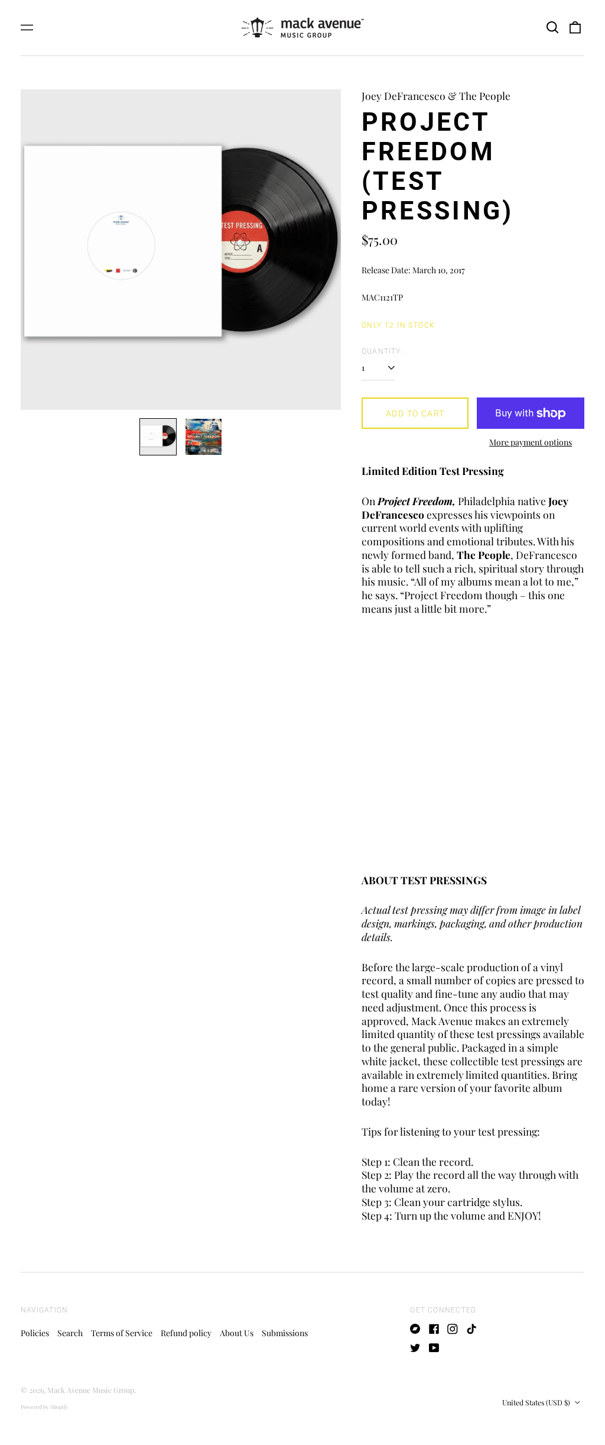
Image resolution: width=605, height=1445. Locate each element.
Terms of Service (121, 1333)
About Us (236, 1333)
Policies (35, 1333)
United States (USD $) (537, 1402)
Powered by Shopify (45, 1406)
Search (70, 1333)
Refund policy (186, 1333)
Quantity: (383, 351)
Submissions (285, 1333)
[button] (552, 27)
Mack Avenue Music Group (90, 1390)
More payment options (530, 442)
